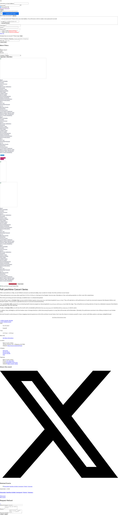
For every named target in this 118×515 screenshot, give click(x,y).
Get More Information (8, 338)
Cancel (2, 514)
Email (2, 27)
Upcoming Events (12, 283)
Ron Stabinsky (64, 308)
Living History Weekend (6, 111)
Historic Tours (3, 89)
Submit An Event (3, 84)
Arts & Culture (3, 95)
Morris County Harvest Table (7, 112)
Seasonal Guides (4, 90)
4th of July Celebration (5, 86)
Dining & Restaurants (5, 96)
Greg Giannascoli (47, 308)
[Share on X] (59, 477)
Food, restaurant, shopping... (7, 38)
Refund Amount (4, 505)
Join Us (1, 105)
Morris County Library (12, 363)
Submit (6, 514)
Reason (2, 509)
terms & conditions (14, 32)
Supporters (2, 108)
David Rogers (53, 304)
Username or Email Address (7, 3)
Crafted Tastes (3, 93)
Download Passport (5, 104)
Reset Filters (9, 56)
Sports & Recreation (5, 100)
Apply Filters (3, 56)
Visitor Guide (20, 283)
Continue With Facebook (12, 11)
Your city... (2, 40)
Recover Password (4, 8)
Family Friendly (6, 353)
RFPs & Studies (4, 81)
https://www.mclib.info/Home (14, 345)
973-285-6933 (10, 361)
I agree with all (10, 32)
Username (3, 25)
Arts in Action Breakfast (6, 115)
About (1, 79)
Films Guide (3, 92)
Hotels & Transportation (6, 99)
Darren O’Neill (60, 300)
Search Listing (3, 42)
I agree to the (9, 30)
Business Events (4, 107)
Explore (1, 85)
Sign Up (14, 15)
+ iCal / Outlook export (5, 322)
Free (4, 354)
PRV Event (3, 496)
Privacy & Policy (13, 30)
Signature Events (4, 110)
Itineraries (2, 88)
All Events (5, 350)
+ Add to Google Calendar (6, 320)
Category (2, 55)
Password (2, 5)
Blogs (1, 101)
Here (21, 36)
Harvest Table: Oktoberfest (7, 114)
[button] (9, 13)
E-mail (2, 21)
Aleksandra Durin (41, 300)
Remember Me (5, 7)
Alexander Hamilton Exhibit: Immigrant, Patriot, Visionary (16, 492)
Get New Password (5, 23)
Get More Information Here (59, 317)
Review (2, 52)
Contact (2, 82)
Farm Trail (2, 103)
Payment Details (4, 512)
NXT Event (3, 497)
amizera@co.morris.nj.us (12, 362)
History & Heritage (4, 97)
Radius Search (3, 50)
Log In (2, 9)
